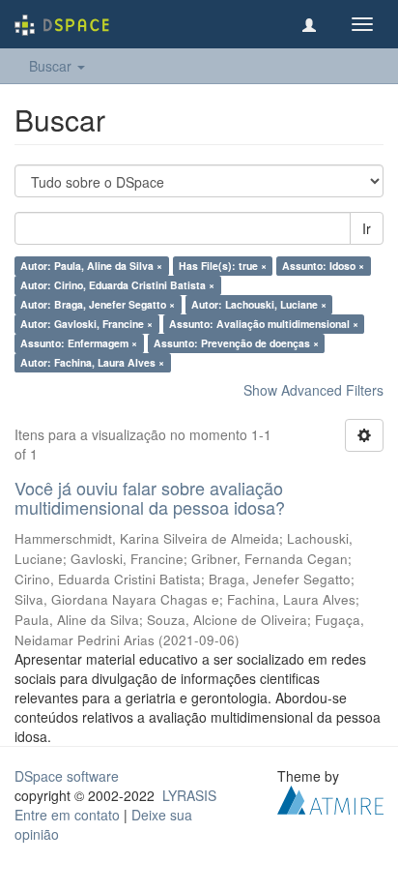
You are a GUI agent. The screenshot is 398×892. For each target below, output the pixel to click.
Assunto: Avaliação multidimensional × (263, 323)
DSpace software (66, 776)
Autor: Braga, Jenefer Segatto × (97, 304)
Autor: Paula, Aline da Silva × (91, 265)
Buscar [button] (52, 65)
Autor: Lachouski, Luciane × (259, 304)
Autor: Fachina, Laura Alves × (92, 362)
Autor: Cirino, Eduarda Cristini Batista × (117, 285)
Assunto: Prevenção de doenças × (236, 343)
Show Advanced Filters (313, 390)
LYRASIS (189, 795)
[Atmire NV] (330, 797)
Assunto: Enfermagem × (78, 343)
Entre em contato (67, 814)
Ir (366, 228)
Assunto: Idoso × (323, 265)
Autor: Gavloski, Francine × (86, 323)
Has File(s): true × (223, 265)
